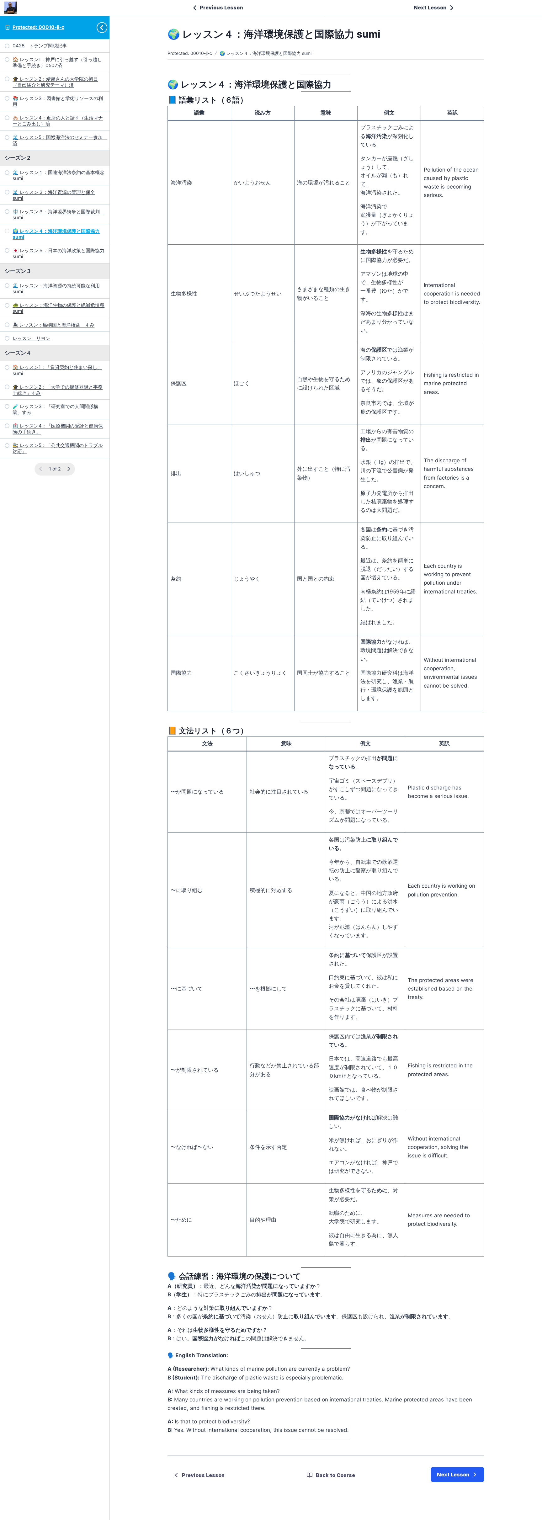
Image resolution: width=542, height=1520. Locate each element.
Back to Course (335, 1475)
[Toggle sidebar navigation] (103, 27)
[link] (457, 1474)
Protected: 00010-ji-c (38, 27)
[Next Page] (69, 469)
